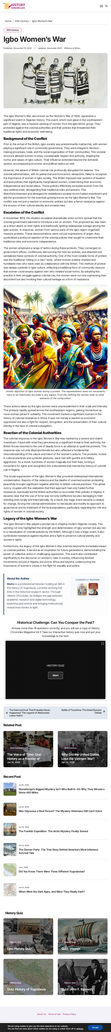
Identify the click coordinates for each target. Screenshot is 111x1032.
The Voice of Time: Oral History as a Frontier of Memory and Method (24, 759)
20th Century (13, 30)
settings (79, 1029)
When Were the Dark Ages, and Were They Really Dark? (52, 891)
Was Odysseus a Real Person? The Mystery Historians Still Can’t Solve (60, 811)
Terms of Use (54, 1014)
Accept (95, 1027)
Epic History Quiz (19, 949)
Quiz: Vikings (70, 949)
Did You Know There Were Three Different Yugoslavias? (52, 871)
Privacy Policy (69, 1014)
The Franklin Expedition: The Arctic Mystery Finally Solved (53, 831)
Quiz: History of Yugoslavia (26, 989)
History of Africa (72, 48)
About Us (41, 1014)
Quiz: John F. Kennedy (77, 989)
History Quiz (15, 942)
